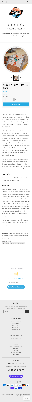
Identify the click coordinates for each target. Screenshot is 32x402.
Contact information (24, 395)
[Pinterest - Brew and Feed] (20, 25)
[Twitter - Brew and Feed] (9, 25)
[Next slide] (20, 78)
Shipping (5, 94)
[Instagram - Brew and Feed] (14, 25)
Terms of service (6, 395)
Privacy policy (26, 394)
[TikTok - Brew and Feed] (17, 25)
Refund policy (19, 394)
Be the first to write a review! (16, 287)
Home (8, 23)
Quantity (5, 96)
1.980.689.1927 (12, 363)
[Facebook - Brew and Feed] (12, 25)
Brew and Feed (9, 394)
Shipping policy (15, 395)
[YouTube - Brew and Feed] (23, 25)
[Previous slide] (12, 78)
